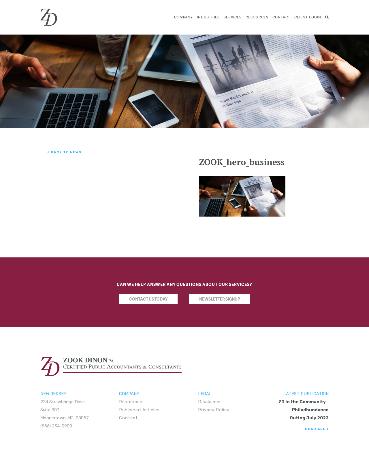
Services (233, 17)
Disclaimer (209, 401)
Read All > (317, 429)
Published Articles (139, 409)
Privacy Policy (213, 409)
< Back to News (65, 152)
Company (183, 17)
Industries (208, 17)
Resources (257, 17)
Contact (281, 17)
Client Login (307, 17)
